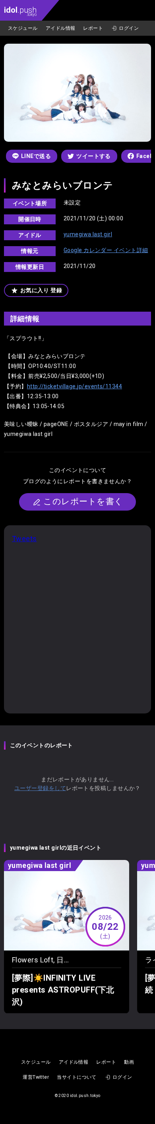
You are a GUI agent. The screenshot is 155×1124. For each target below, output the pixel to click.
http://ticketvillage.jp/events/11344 (74, 386)
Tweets (24, 538)
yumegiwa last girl (88, 234)
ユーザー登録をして (40, 788)
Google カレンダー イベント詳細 (106, 250)
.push (20, 11)
